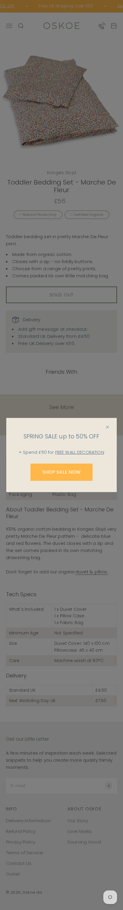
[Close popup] (107, 427)
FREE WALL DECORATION (79, 452)
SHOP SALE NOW (61, 472)
